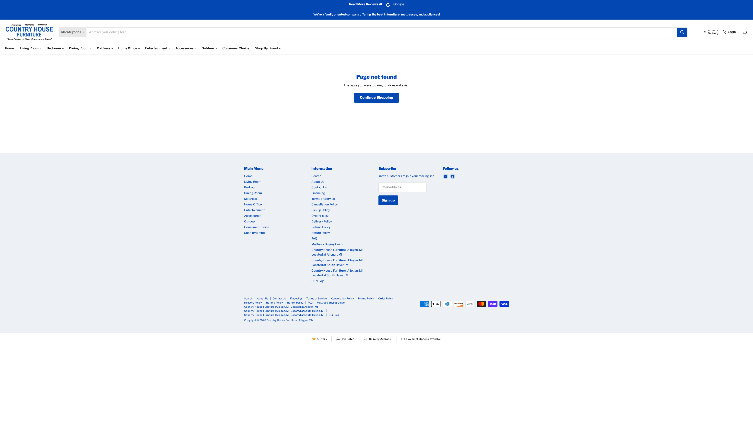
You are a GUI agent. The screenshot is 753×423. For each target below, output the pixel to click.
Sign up (388, 200)
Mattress (103, 48)
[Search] (682, 32)
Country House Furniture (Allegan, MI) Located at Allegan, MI (281, 306)
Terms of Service (323, 199)
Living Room (29, 48)
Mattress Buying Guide (327, 244)
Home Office (128, 48)
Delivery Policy (321, 221)
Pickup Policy (320, 210)
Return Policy (320, 233)
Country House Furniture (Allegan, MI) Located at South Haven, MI (284, 310)
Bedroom (54, 48)
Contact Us (319, 187)
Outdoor (208, 48)
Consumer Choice (235, 48)
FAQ (314, 238)
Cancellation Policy (324, 204)
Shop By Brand (266, 48)
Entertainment (156, 48)
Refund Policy (320, 227)
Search (316, 176)
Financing (318, 193)
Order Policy (319, 216)
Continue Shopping (376, 97)
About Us (317, 181)
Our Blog (317, 281)
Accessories (185, 48)
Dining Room (79, 48)
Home (9, 48)
